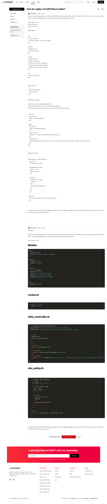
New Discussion (17, 9)
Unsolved (12, 19)
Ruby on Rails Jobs (44, 492)
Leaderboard (13, 22)
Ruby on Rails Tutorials (45, 471)
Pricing (88, 2)
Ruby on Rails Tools (45, 489)
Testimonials (58, 477)
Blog (71, 474)
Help (56, 480)
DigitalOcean (94, 498)
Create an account (68, 436)
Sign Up (101, 2)
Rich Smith (33, 13)
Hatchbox (85, 498)
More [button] (38, 2)
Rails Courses (43, 477)
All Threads (13, 13)
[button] (105, 9)
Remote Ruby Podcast (75, 477)
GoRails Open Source (45, 486)
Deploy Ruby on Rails (45, 483)
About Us (72, 471)
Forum (33, 2)
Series (21, 2)
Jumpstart (72, 498)
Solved (12, 16)
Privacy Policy (88, 471)
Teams (56, 474)
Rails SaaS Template (45, 480)
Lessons (27, 2)
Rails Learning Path (44, 474)
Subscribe (16, 35)
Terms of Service (89, 474)
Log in (79, 436)
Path (17, 2)
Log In (93, 2)
